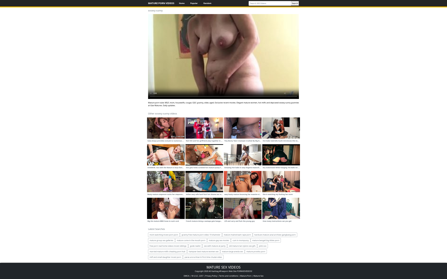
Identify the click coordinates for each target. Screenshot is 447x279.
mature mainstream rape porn (237, 234)
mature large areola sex (232, 251)
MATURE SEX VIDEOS (223, 267)
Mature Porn (245, 276)
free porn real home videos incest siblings (168, 246)
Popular (194, 3)
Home (182, 3)
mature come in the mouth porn (191, 240)
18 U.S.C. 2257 (197, 276)
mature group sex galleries (161, 240)
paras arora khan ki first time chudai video (203, 257)
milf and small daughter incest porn (165, 257)
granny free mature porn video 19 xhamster (201, 234)
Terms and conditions (228, 276)
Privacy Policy (211, 276)
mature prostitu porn (255, 251)
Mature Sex (258, 276)
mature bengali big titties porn (265, 240)
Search (295, 3)
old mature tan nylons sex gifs (242, 246)
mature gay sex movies (219, 240)
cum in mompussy (241, 240)
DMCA (186, 276)
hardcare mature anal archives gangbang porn (275, 234)
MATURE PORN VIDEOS (161, 3)
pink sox (262, 246)
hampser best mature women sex (203, 251)
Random (207, 3)
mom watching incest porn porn (164, 234)
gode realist (195, 246)
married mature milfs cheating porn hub (167, 251)
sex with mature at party (214, 246)
